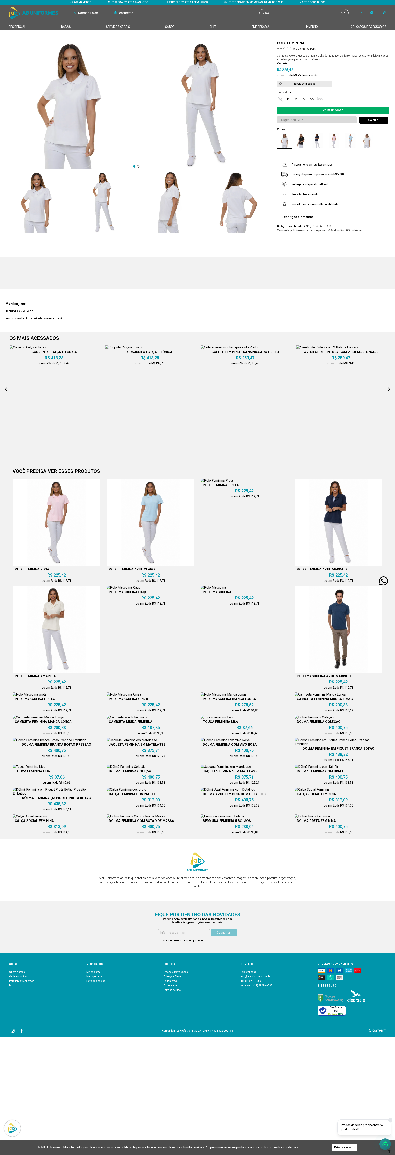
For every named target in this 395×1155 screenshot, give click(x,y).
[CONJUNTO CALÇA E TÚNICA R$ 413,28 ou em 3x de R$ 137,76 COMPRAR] (215, 1091)
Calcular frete (373, 120)
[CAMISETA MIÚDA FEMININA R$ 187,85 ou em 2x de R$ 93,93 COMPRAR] (136, 1091)
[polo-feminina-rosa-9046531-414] (334, 141)
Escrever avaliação (19, 311)
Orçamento (125, 13)
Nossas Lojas (88, 13)
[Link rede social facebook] (22, 1030)
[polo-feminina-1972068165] (284, 141)
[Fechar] (390, 1120)
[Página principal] (33, 13)
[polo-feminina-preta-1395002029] (301, 141)
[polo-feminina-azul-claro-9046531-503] (350, 141)
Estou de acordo (344, 1147)
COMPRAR (97, 1089)
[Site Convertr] (324, 1030)
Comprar (333, 110)
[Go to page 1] (134, 166)
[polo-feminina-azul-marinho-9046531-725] (317, 141)
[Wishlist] (360, 12)
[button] (37, 202)
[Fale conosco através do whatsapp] (383, 581)
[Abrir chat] (385, 1144)
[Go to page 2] (138, 166)
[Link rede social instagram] (13, 1030)
